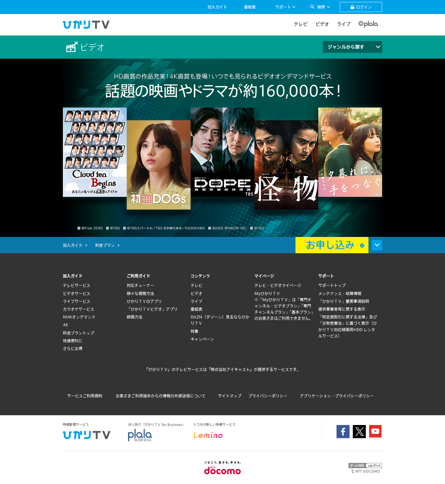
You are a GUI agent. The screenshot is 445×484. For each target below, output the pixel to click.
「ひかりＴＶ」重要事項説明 (343, 301)
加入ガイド (72, 245)
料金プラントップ (78, 332)
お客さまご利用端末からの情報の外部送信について (161, 395)
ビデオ (322, 24)
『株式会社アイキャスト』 (230, 369)
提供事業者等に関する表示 (341, 309)
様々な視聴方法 (140, 293)
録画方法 (134, 316)
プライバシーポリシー (267, 395)
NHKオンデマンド (79, 316)
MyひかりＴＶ (267, 293)
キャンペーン (202, 339)
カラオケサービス (78, 309)
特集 (194, 331)
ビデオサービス (76, 293)
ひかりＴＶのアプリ (144, 301)
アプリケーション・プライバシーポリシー (337, 395)
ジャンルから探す (346, 47)
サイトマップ (229, 395)
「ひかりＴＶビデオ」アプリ (152, 309)
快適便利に (72, 340)
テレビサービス (76, 285)
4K (65, 324)
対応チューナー (140, 285)
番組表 (196, 309)
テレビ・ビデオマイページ (277, 285)
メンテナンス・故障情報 (339, 293)
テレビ (301, 24)
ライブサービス (76, 301)
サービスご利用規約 (84, 395)
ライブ (344, 24)
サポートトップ (332, 285)
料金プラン (105, 245)
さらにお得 (72, 348)
